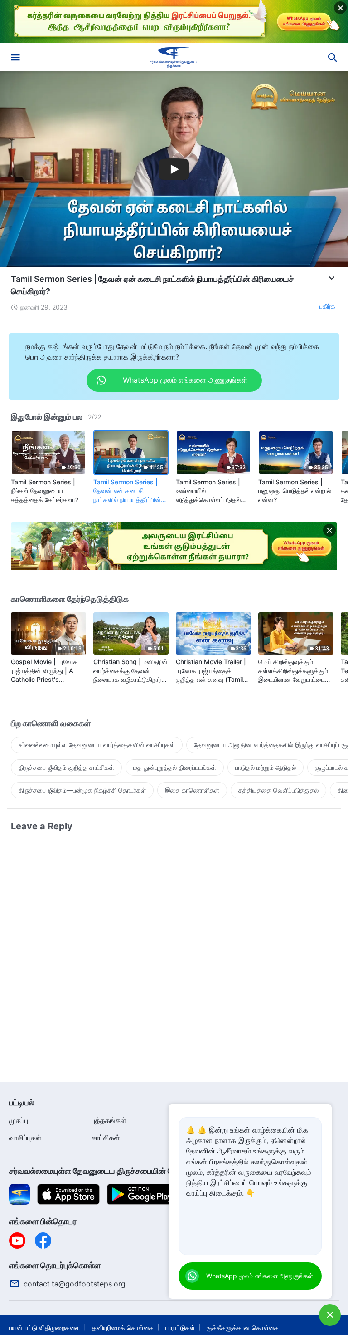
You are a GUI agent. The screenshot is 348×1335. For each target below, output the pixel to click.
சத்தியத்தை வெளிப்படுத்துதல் (278, 790)
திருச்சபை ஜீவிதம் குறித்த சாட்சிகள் (66, 767)
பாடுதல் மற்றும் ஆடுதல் (265, 767)
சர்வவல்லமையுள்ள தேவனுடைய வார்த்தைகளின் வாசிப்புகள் (97, 745)
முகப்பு (18, 1120)
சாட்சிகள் (106, 1137)
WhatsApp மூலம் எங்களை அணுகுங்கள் (259, 1276)
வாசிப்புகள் (25, 1137)
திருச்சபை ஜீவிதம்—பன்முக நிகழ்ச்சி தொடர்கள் (82, 790)
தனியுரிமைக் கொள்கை (123, 1327)
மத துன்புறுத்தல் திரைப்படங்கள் (174, 767)
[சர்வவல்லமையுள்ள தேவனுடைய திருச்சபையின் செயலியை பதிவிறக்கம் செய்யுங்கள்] (19, 1193)
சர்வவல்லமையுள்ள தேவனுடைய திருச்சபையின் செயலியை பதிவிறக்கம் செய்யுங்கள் (147, 1171)
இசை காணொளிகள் (192, 790)
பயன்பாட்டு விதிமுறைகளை (44, 1327)
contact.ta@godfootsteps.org (75, 1283)
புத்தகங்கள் (109, 1120)
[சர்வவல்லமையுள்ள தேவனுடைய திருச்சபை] (174, 57)
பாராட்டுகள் (180, 1327)
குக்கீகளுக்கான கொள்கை (243, 1327)
